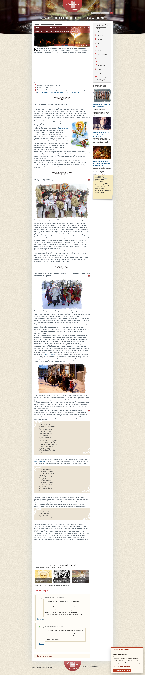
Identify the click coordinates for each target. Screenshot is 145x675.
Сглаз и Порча (101, 46)
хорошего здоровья (49, 354)
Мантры (100, 73)
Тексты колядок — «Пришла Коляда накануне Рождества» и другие (58, 92)
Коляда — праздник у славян (46, 87)
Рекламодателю (41, 667)
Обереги (100, 50)
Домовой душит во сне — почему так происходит (101, 134)
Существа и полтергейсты (47, 24)
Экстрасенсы (101, 65)
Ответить (40, 619)
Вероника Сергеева (66, 45)
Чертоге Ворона (63, 128)
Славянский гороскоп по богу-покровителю (102, 105)
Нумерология (101, 62)
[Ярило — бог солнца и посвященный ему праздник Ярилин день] (43, 571)
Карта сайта (49, 667)
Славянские (58, 24)
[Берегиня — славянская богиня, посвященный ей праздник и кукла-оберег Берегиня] (80, 571)
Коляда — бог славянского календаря (49, 85)
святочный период (39, 461)
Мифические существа (104, 77)
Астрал (99, 69)
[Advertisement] (62, 68)
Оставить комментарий (45, 656)
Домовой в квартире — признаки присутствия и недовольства (101, 163)
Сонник (100, 58)
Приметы (100, 43)
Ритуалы (100, 39)
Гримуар (36, 24)
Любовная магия (102, 54)
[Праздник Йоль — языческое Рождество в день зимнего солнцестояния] (62, 571)
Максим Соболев (48, 597)
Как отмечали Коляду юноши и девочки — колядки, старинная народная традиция (62, 90)
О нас (33, 667)
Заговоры (100, 35)
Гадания (100, 31)
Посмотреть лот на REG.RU (122, 670)
